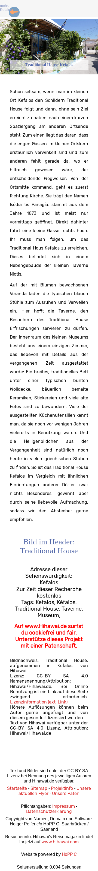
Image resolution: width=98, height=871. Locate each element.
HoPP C (69, 854)
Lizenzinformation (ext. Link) (39, 702)
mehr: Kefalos (6, 8)
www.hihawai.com (60, 841)
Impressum (63, 806)
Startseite (17, 788)
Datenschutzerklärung (49, 811)
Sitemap (38, 788)
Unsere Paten (65, 793)
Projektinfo (62, 788)
